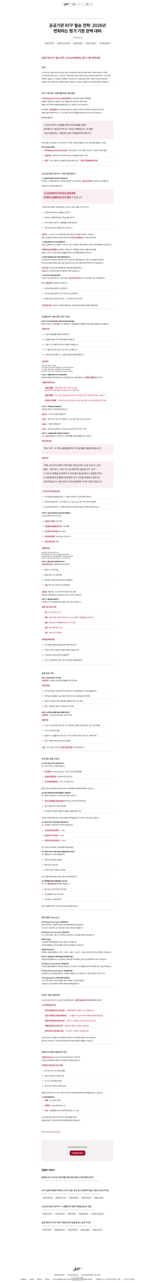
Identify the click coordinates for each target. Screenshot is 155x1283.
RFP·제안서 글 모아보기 (54, 1132)
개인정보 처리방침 (128, 1279)
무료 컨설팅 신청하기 (77, 1153)
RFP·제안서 (66, 19)
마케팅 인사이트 (57, 19)
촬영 (87, 4)
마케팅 (73, 4)
